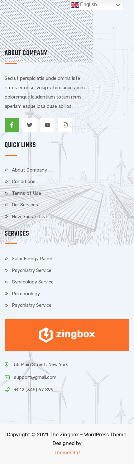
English (88, 4)
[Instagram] (65, 125)
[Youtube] (47, 125)
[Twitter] (29, 125)
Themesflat (67, 453)
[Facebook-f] (12, 125)
